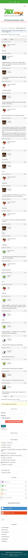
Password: (3, 415)
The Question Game (12, 453)
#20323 (25, 247)
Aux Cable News (5, 527)
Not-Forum (12, 555)
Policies (16, 555)
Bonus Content (5, 529)
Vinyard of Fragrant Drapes (16, 455)
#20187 (25, 81)
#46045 (25, 383)
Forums (5, 28)
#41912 (25, 296)
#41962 (25, 310)
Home (2, 28)
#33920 (25, 272)
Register (2, 428)
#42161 (25, 347)
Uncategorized (5, 539)
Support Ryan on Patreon (9, 513)
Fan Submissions (5, 532)
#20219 (25, 210)
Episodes (7, 554)
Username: (3, 412)
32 (21, 36)
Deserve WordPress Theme (16, 552)
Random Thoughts (11, 460)
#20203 (25, 174)
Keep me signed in (6, 418)
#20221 (25, 224)
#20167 (25, 68)
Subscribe (12, 554)
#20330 (25, 260)
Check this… (10, 457)
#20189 (25, 93)
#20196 (25, 138)
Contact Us (20, 554)
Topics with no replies (6, 472)
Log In (3, 426)
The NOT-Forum (11, 28)
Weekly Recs (4, 541)
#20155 (25, 53)
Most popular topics (6, 470)
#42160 (25, 335)
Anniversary (10, 442)
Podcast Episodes (5, 536)
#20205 (25, 185)
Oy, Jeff (9, 445)
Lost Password (4, 429)
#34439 (25, 284)
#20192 (25, 106)
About (16, 554)
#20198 (25, 150)
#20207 (25, 199)
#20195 (25, 118)
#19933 (25, 41)
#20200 (25, 162)
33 (23, 36)
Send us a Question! (8, 508)
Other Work (4, 534)
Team (25, 554)
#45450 (25, 371)
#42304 (25, 359)
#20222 (25, 235)
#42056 (25, 322)
